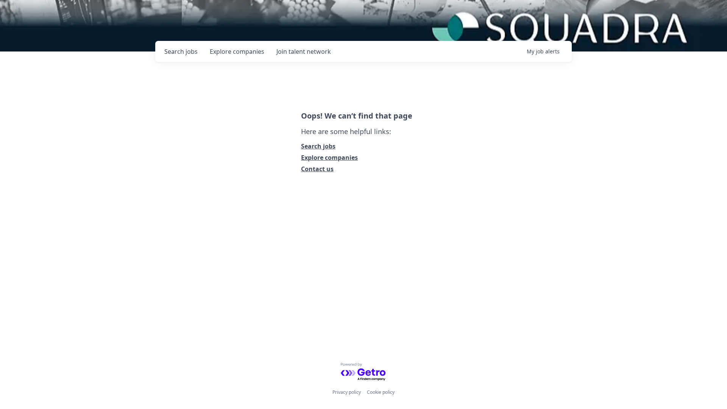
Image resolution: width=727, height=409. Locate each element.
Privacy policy (346, 392)
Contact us (317, 169)
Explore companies (329, 157)
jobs (181, 51)
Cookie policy (381, 392)
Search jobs (318, 146)
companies (237, 51)
